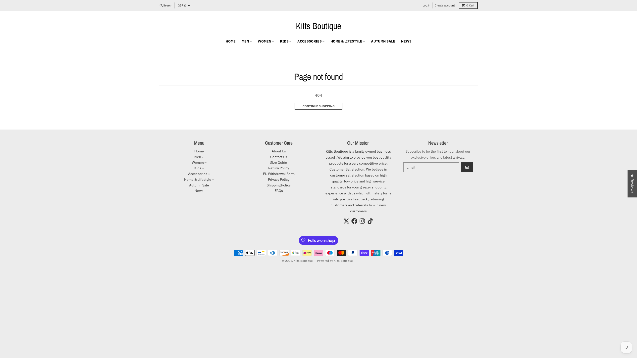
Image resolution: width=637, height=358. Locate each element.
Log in (426, 5)
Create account (445, 5)
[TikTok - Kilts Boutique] (370, 221)
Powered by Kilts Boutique (335, 261)
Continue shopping (319, 106)
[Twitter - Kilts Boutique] (346, 221)
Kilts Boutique (318, 26)
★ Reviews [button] (632, 183)
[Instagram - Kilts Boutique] (362, 221)
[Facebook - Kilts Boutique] (354, 221)
